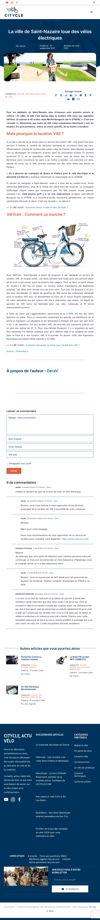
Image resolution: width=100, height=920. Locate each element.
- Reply (48, 487)
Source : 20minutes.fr (17, 351)
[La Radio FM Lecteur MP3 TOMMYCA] (61, 657)
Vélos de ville (36, 697)
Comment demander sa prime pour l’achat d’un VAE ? (53, 345)
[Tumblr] (85, 95)
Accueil (20, 94)
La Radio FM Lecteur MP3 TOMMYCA (79, 658)
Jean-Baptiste (30, 704)
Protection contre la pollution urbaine (31, 658)
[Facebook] (56, 95)
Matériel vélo (75, 669)
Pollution (32, 667)
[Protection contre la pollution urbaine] (12, 657)
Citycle (27, 674)
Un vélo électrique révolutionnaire (30, 687)
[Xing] (73, 99)
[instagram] (12, 2)
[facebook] (17, 2)
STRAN (69, 313)
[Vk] (68, 99)
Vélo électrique (32, 94)
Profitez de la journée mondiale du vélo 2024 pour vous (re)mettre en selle (51, 832)
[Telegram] (80, 95)
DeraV (22, 46)
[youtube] (7, 2)
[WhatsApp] (75, 95)
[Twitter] (61, 95)
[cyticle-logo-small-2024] (14, 8)
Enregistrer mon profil (20, 463)
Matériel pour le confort (80, 667)
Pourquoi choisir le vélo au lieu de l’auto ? (47, 207)
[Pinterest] (90, 95)
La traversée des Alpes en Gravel (52, 744)
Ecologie (24, 667)
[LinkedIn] (70, 95)
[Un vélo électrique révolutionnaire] (12, 687)
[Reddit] (66, 95)
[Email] (78, 99)
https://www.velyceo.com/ (75, 539)
